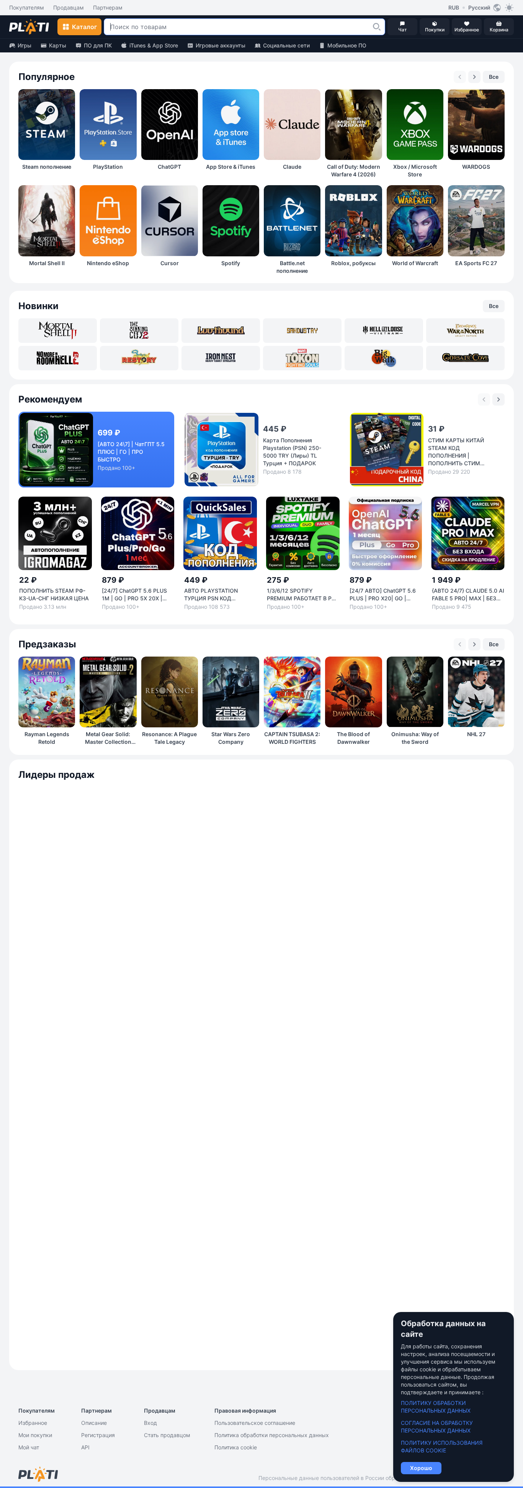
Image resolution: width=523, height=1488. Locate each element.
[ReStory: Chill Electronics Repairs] (139, 358)
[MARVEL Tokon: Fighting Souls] (302, 358)
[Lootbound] (220, 330)
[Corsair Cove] (465, 358)
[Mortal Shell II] (57, 330)
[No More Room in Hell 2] (57, 358)
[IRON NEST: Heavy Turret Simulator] (220, 358)
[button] (376, 26)
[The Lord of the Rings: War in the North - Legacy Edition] (465, 330)
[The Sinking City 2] (139, 330)
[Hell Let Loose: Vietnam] (384, 330)
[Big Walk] (384, 358)
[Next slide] (474, 77)
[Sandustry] (302, 330)
